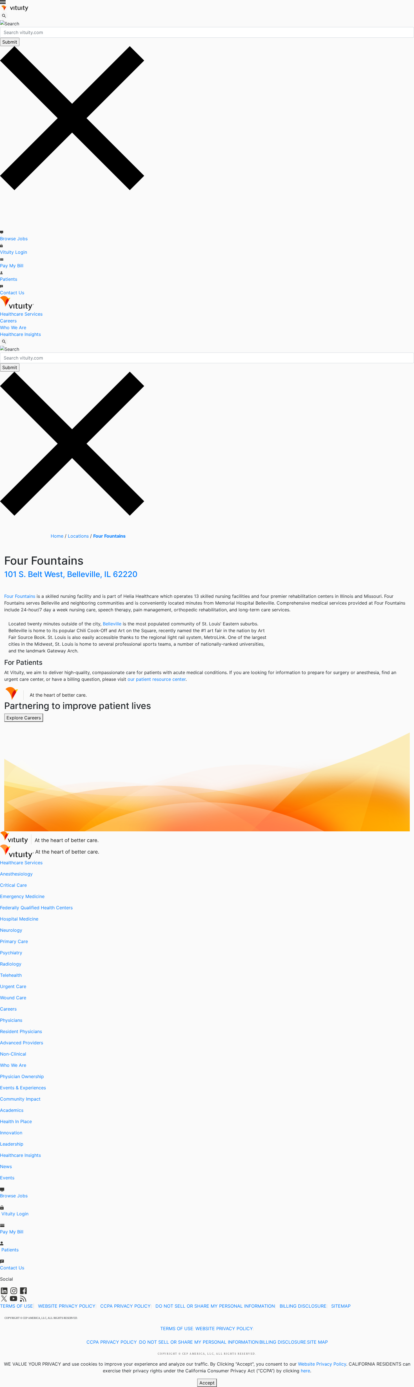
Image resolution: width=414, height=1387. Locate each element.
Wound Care (13, 997)
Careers (8, 321)
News (6, 1166)
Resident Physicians (21, 1031)
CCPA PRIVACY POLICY (125, 1306)
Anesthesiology (16, 874)
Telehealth (11, 975)
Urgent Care (13, 986)
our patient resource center (157, 679)
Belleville (112, 624)
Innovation (11, 1132)
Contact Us (12, 292)
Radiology (10, 964)
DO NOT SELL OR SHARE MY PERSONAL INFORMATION (215, 1306)
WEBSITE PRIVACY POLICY (66, 1306)
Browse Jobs (14, 238)
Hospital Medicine (19, 919)
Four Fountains (109, 536)
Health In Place (16, 1121)
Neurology (11, 930)
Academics (11, 1110)
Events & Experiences (23, 1087)
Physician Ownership (22, 1076)
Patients (8, 279)
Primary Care (14, 941)
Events (7, 1177)
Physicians (11, 1020)
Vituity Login (13, 252)
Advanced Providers (21, 1042)
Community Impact (20, 1099)
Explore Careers (23, 718)
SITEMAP (341, 1306)
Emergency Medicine (22, 896)
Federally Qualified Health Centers (36, 907)
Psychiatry (11, 952)
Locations (78, 536)
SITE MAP (317, 1342)
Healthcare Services (21, 314)
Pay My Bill (11, 265)
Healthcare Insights (20, 334)
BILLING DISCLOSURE (303, 1306)
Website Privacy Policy (322, 1364)
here (305, 1370)
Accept (207, 1383)
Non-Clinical (13, 1054)
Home (57, 536)
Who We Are (13, 327)
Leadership (11, 1144)
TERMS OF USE (16, 1306)
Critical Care (13, 885)
